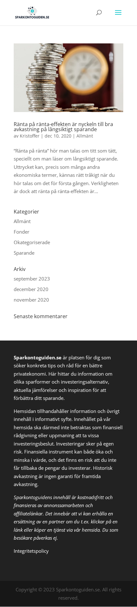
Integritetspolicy (31, 551)
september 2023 (32, 278)
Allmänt (84, 136)
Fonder (21, 232)
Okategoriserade (32, 242)
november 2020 (31, 299)
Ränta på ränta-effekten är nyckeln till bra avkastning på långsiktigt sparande (63, 127)
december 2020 (31, 289)
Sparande (24, 253)
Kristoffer (30, 136)
